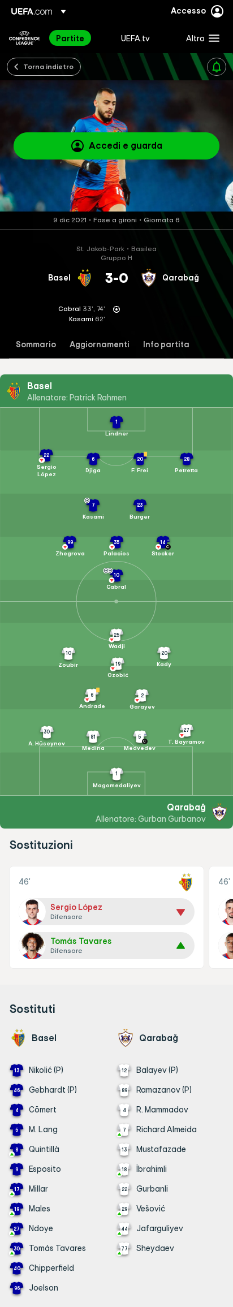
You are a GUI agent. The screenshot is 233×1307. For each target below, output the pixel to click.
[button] (200, 37)
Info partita (166, 344)
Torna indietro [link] (48, 66)
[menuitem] (79, 37)
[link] (70, 37)
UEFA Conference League (24, 38)
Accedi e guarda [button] (125, 145)
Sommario (36, 344)
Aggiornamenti (100, 344)
